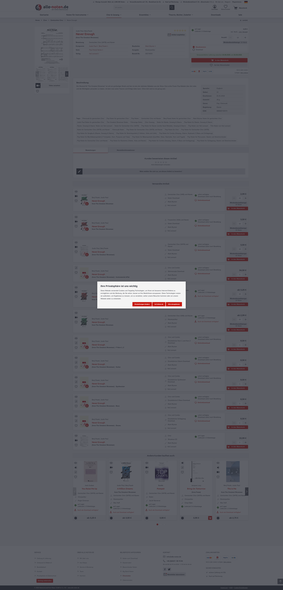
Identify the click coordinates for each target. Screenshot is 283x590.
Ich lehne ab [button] (159, 304)
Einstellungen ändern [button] (142, 304)
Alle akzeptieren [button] (174, 304)
